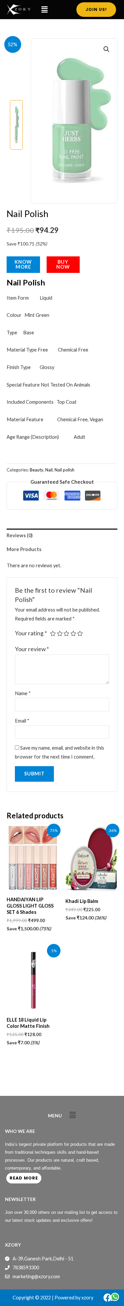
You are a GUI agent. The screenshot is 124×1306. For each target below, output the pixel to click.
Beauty (36, 469)
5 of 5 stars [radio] (80, 634)
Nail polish (64, 469)
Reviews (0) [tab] (20, 535)
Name (23, 693)
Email (22, 721)
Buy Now (63, 264)
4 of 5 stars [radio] (73, 634)
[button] (44, 9)
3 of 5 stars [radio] (66, 634)
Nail (49, 469)
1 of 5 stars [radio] (53, 634)
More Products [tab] (24, 549)
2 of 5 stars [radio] (60, 634)
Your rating (31, 633)
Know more (23, 264)
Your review (32, 649)
